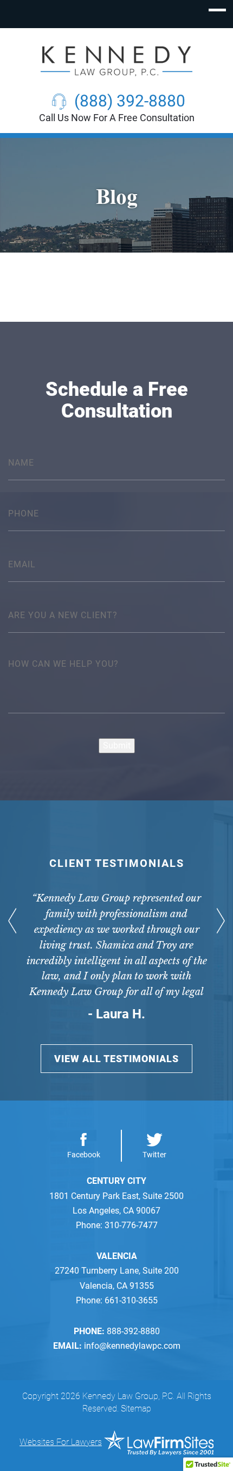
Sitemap (136, 1408)
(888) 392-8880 (129, 100)
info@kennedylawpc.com (132, 1346)
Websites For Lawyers (61, 1442)
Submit (117, 745)
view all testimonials (116, 1058)
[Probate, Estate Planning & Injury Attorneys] (116, 61)
